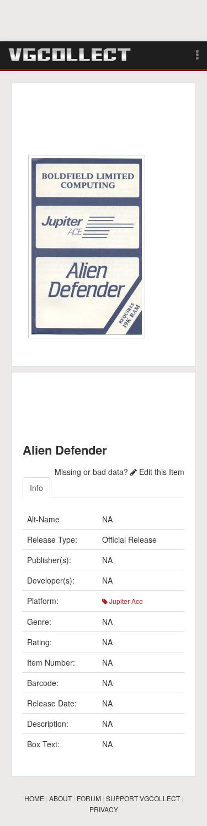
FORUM (89, 798)
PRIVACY (103, 809)
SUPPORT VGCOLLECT (143, 798)
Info (36, 487)
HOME (34, 798)
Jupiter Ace (125, 601)
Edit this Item (160, 471)
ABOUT (60, 798)
